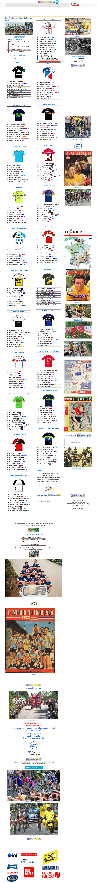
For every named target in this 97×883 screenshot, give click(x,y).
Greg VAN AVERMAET (15, 467)
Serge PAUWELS (15, 507)
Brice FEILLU (44, 454)
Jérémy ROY (43, 96)
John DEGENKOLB (45, 41)
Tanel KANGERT (14, 173)
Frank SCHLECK (14, 338)
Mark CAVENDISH (15, 494)
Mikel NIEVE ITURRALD (16, 89)
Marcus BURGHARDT (15, 457)
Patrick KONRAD (45, 135)
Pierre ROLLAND (14, 413)
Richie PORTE (13, 453)
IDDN (81, 505)
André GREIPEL (44, 246)
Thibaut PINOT (44, 82)
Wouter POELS (13, 91)
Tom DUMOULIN (44, 43)
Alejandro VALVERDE (15, 126)
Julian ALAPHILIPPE (46, 331)
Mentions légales (78, 508)
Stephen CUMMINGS (16, 501)
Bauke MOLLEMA (14, 330)
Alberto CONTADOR (15, 206)
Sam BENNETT (44, 131)
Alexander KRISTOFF (45, 170)
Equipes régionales (14, 46)
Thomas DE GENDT (45, 250)
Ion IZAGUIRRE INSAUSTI (16, 136)
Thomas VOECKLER (45, 304)
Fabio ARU (12, 165)
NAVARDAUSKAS (20, 425)
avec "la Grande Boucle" (33, 544)
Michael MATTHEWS (46, 418)
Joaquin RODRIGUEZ (46, 164)
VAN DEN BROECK (48, 176)
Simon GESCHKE (44, 45)
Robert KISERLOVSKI (15, 214)
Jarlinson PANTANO (15, 387)
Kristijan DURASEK (45, 213)
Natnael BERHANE (15, 496)
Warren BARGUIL (44, 37)
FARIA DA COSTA (49, 204)
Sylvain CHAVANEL (45, 290)
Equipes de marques (15, 49)
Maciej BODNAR (14, 210)
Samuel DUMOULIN (15, 254)
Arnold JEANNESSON (46, 378)
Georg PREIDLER (44, 47)
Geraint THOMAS (13, 97)
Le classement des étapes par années (34, 539)
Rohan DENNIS (13, 461)
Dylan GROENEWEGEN (16, 293)
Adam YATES (43, 422)
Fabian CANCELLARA (16, 332)
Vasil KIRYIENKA (14, 85)
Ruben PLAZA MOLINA (46, 420)
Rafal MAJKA (13, 218)
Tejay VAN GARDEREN (16, 470)
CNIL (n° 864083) (83, 503)
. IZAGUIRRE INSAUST (17, 134)
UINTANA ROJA (17, 124)
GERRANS (47, 406)
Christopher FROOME (15, 81)
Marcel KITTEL (44, 329)
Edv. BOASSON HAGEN (17, 498)
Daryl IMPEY (44, 414)
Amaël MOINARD (14, 463)
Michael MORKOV (45, 174)
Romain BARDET (14, 248)
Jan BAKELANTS (14, 250)
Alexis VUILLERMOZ (15, 264)
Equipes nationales (14, 42)
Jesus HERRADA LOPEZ (16, 132)
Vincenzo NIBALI (14, 167)
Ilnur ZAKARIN (44, 180)
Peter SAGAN (13, 208)
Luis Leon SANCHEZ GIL (16, 179)
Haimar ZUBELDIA (14, 346)
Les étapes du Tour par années (32, 537)
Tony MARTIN (44, 337)
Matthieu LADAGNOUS (46, 86)
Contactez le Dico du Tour (33, 753)
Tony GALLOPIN (44, 254)
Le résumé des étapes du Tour (32, 541)
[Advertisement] (48, 12)
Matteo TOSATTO (14, 220)
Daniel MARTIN (44, 335)
